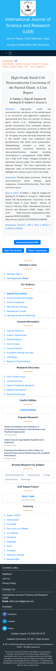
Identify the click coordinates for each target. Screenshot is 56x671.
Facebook (12, 614)
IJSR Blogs (12, 357)
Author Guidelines (15, 302)
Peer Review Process (17, 306)
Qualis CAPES (13, 515)
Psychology (25, 479)
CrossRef (11, 524)
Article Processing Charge (20, 298)
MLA (36, 225)
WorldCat (11, 537)
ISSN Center (13, 519)
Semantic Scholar (15, 555)
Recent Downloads (16, 394)
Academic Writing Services (20, 352)
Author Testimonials (17, 335)
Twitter (10, 628)
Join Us (6, 578)
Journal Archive (14, 381)
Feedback (7, 574)
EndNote (9, 228)
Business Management (14, 475)
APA (29, 225)
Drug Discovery (33, 475)
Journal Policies (14, 348)
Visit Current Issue (16, 376)
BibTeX (45, 225)
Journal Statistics (15, 330)
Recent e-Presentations (18, 361)
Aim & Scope (13, 344)
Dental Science (11, 479)
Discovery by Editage (17, 528)
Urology (46, 475)
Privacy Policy (9, 583)
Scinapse (11, 550)
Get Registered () (18, 278)
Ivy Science (12, 533)
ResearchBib (13, 559)
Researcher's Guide (16, 311)
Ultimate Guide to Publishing (21, 315)
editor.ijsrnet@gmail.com (21, 601)
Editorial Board (14, 339)
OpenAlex (11, 541)
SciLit (9, 546)
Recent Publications (16, 390)
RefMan (19, 228)
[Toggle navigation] (8, 53)
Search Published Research (20, 385)
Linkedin (11, 621)
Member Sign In (14, 274)
